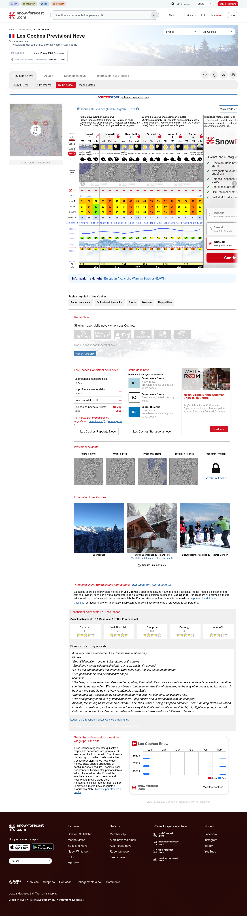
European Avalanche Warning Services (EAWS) (135, 278)
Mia (216, 15)
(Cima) (21, 85)
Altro (72, 174)
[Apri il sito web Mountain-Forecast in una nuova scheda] (29, 3)
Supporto (49, 882)
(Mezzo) (43, 85)
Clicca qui (79, 602)
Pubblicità (32, 882)
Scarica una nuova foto (154, 564)
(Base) (66, 85)
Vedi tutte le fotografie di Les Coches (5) (152, 558)
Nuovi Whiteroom (79, 851)
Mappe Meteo (87, 85)
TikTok (209, 845)
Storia (132, 302)
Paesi (12, 29)
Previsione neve (22, 76)
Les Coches (43, 29)
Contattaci (65, 882)
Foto (203, 15)
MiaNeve (73, 863)
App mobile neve (120, 845)
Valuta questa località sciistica (89, 726)
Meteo (172, 15)
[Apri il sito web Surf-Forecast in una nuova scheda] (14, 3)
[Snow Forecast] (25, 15)
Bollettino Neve (78, 845)
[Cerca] (154, 15)
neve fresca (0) (97, 421)
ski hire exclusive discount (135, 97)
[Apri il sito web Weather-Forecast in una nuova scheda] (58, 3)
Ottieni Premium (228, 3)
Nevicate (189, 15)
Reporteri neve (119, 851)
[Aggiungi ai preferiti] (205, 75)
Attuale (48, 76)
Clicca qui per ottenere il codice (97, 790)
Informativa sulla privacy (42, 899)
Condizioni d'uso (17, 899)
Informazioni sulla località (113, 76)
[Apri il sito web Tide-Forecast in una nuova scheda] (44, 3)
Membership (118, 834)
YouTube (210, 851)
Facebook (211, 834)
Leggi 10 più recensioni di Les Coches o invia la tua (99, 719)
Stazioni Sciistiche (79, 834)
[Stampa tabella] (233, 75)
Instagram (211, 840)
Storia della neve (75, 76)
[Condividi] (224, 75)
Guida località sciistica (109, 302)
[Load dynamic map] (35, 130)
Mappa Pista (165, 302)
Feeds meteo (118, 857)
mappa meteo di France (203, 598)
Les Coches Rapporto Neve (98, 431)
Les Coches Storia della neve (152, 431)
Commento (113, 882)
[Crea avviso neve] (214, 75)
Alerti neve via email (123, 840)
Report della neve (80, 302)
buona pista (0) (161, 585)
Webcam (147, 302)
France (25, 29)
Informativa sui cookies (71, 899)
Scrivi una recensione (126, 726)
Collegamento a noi (89, 882)
